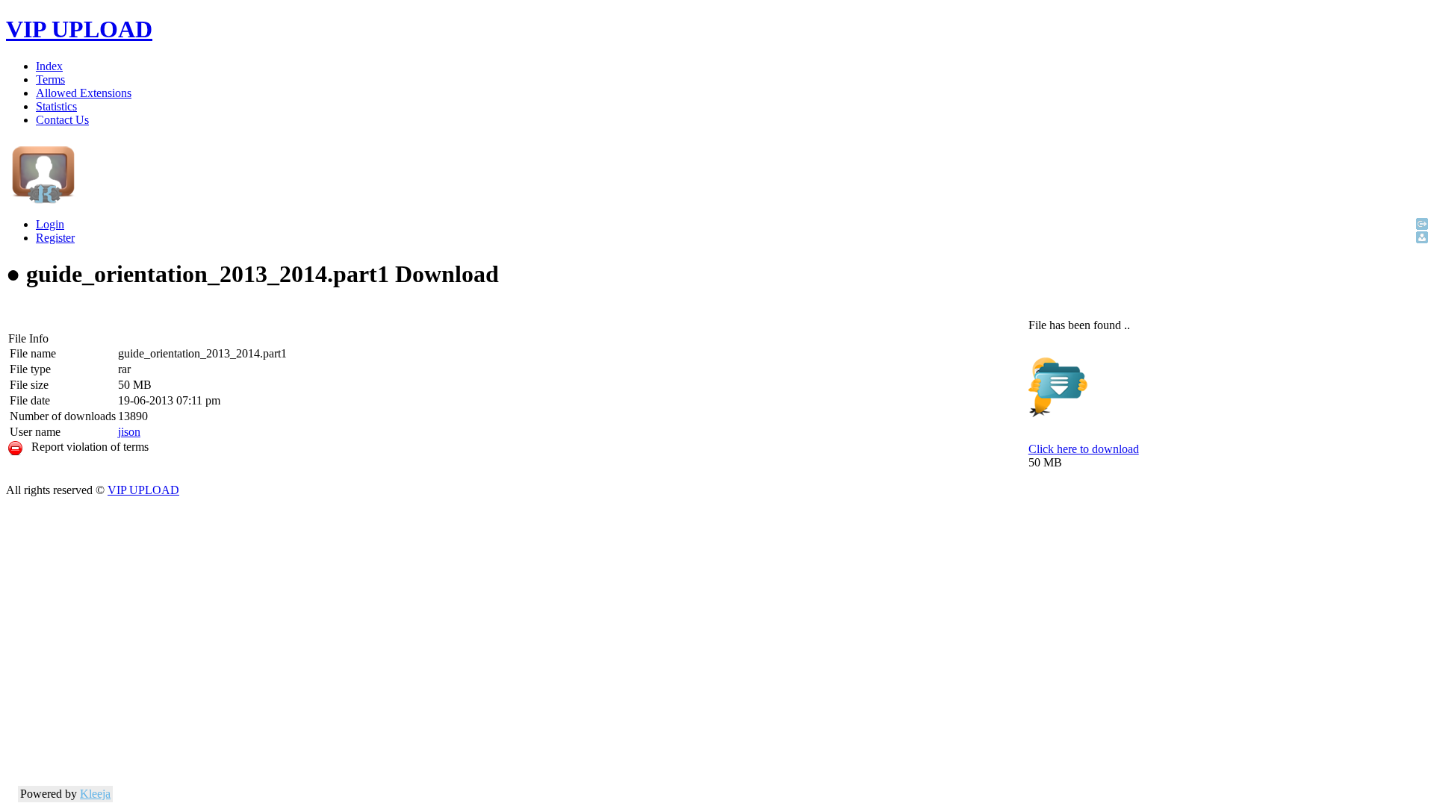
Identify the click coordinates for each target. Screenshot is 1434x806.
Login (50, 224)
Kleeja (95, 793)
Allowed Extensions (83, 93)
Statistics (56, 106)
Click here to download (1083, 449)
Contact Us (62, 119)
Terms (50, 79)
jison (129, 431)
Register (55, 237)
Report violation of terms (85, 446)
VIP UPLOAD (79, 29)
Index (49, 66)
